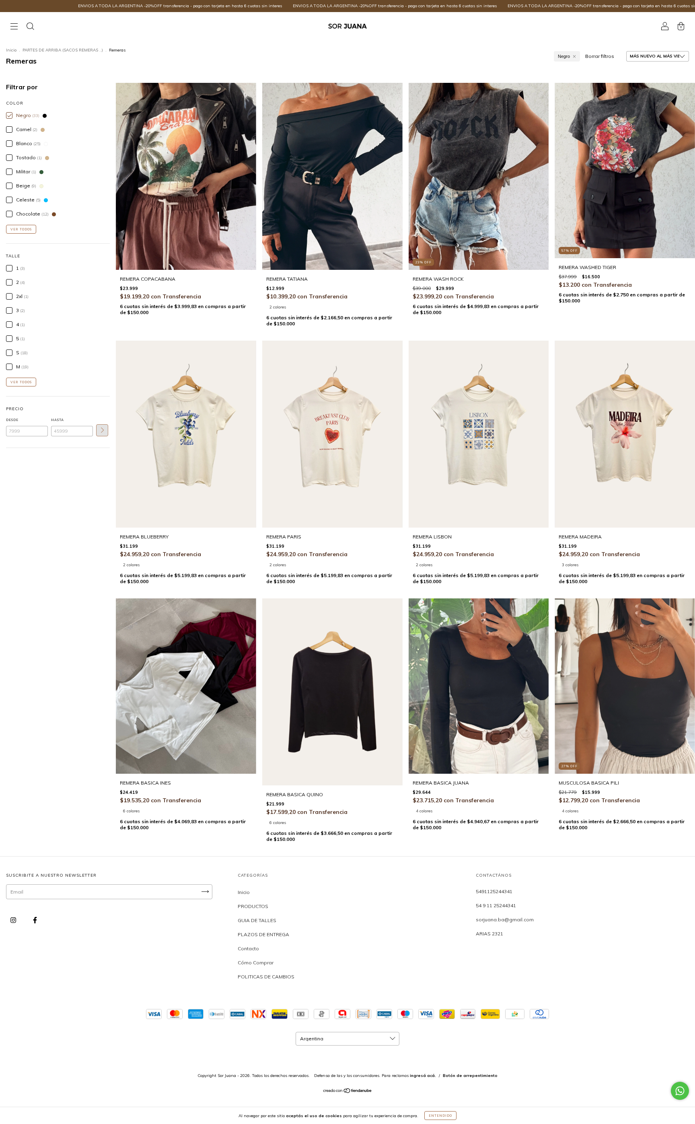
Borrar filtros (599, 56)
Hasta (57, 420)
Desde (12, 420)
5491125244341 (494, 891)
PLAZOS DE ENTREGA (263, 934)
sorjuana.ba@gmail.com (505, 919)
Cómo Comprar (255, 963)
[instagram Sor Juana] (14, 920)
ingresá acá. (423, 1075)
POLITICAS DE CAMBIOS (266, 977)
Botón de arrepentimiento (470, 1075)
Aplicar (102, 430)
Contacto (248, 948)
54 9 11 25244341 (496, 905)
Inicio (11, 50)
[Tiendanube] (348, 1092)
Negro (564, 56)
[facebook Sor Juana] (35, 920)
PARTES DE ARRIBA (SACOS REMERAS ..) (63, 50)
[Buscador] (30, 27)
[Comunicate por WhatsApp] (680, 1091)
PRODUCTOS (253, 906)
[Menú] (14, 27)
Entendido (440, 1116)
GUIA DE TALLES (257, 920)
